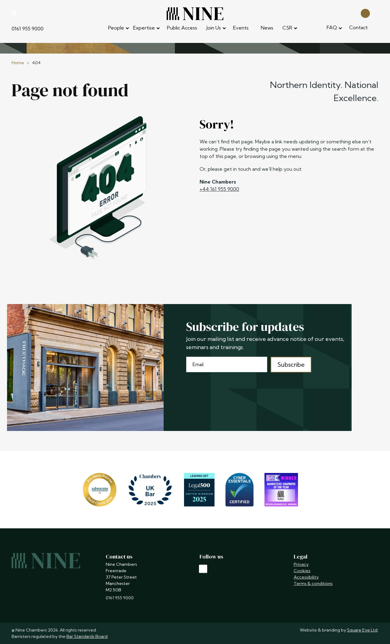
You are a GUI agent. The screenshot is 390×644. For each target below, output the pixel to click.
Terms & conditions (313, 583)
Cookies (302, 570)
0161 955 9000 (28, 29)
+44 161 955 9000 (219, 189)
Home (18, 62)
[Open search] (365, 13)
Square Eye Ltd (362, 630)
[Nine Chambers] (195, 13)
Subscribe (291, 364)
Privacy (301, 564)
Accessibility (306, 577)
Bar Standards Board (87, 636)
